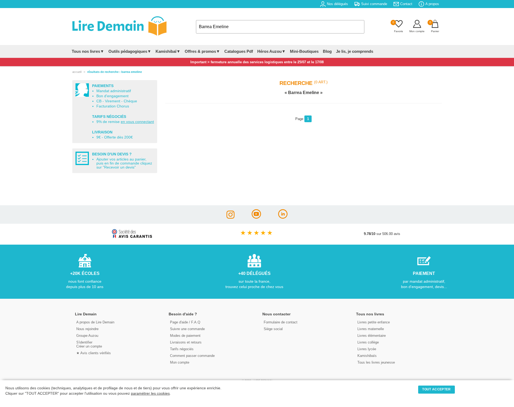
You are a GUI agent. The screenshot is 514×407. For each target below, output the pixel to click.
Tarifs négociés (182, 349)
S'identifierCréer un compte (89, 344)
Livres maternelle (370, 329)
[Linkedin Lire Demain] (283, 217)
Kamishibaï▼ (168, 51)
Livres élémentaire (371, 336)
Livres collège (368, 342)
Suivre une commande (187, 329)
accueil (76, 71)
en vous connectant (137, 122)
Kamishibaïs (367, 356)
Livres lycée (366, 349)
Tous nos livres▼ (88, 51)
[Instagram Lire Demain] (230, 217)
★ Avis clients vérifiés (93, 353)
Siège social (273, 329)
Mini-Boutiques (304, 51)
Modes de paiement (185, 336)
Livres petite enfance (373, 322)
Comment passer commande (192, 356)
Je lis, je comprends (354, 51)
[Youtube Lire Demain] (256, 217)
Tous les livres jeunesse (376, 362)
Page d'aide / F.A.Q (185, 322)
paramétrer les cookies (150, 393)
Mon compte (179, 362)
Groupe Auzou (87, 336)
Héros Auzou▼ (271, 51)
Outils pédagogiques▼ (129, 51)
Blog (327, 51)
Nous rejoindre (87, 329)
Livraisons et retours (186, 342)
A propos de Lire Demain (95, 322)
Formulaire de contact (280, 322)
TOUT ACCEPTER (436, 389)
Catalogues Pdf (238, 51)
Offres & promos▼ (202, 51)
